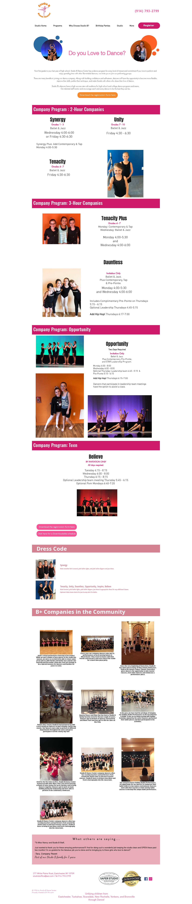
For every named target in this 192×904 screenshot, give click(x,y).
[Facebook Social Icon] (146, 878)
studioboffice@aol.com (43, 876)
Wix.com (51, 893)
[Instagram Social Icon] (150, 878)
